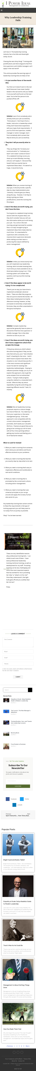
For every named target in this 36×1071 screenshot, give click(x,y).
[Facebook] (14, 1052)
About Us (14, 1061)
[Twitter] (18, 1052)
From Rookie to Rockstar (18, 744)
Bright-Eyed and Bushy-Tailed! (14, 860)
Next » (28, 1046)
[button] (12, 799)
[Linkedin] (22, 1052)
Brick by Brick (15, 733)
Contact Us (21, 1061)
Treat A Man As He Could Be (13, 945)
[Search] (34, 10)
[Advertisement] (18, 602)
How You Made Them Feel (12, 1029)
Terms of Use (27, 1059)
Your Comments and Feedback (13, 1059)
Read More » (13, 702)
